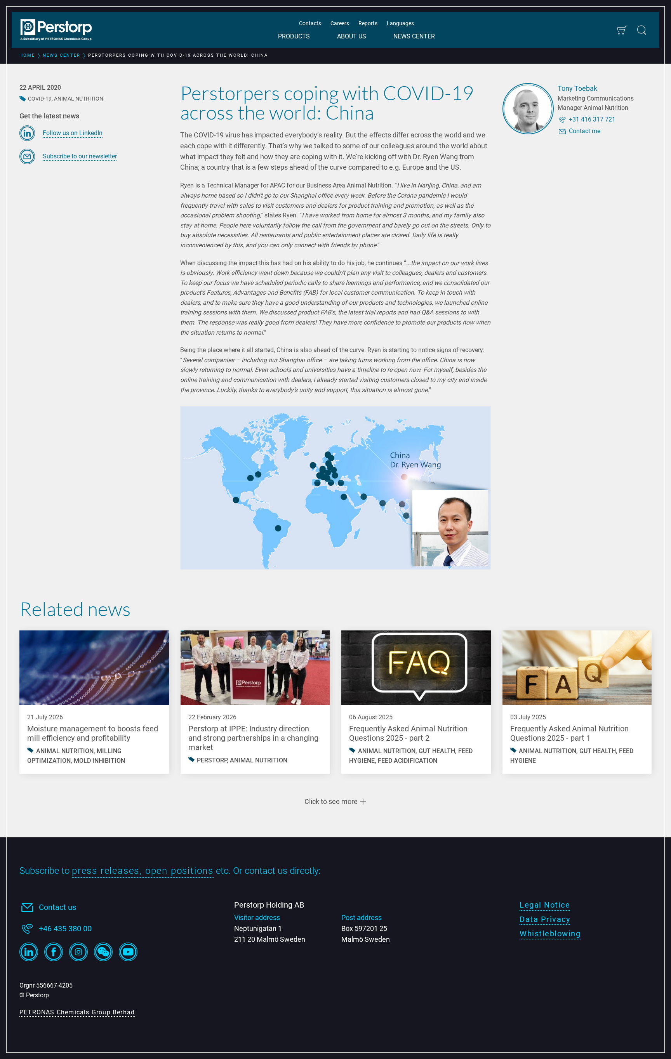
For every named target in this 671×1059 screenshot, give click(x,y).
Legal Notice (545, 905)
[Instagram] (78, 952)
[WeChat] (103, 952)
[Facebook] (53, 952)
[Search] (642, 30)
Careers (339, 23)
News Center (414, 36)
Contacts (310, 23)
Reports (367, 23)
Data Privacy (545, 919)
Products (294, 36)
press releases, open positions (143, 870)
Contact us (57, 907)
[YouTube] (128, 952)
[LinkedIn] (28, 952)
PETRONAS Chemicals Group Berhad (77, 1012)
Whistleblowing (550, 933)
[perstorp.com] (60, 30)
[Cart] (622, 30)
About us (351, 36)
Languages (400, 23)
